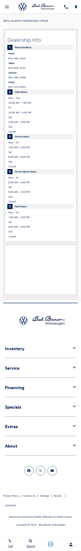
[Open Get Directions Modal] (76, 7)
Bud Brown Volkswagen (52, 524)
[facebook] (29, 470)
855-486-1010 (17, 58)
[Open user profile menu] (71, 544)
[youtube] (52, 470)
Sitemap (44, 495)
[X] (40, 470)
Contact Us (29, 495)
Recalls (58, 495)
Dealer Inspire (64, 516)
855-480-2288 (17, 77)
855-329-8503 (17, 87)
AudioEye (10, 505)
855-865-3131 (17, 67)
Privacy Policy (11, 495)
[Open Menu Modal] (7, 7)
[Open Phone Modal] (66, 7)
